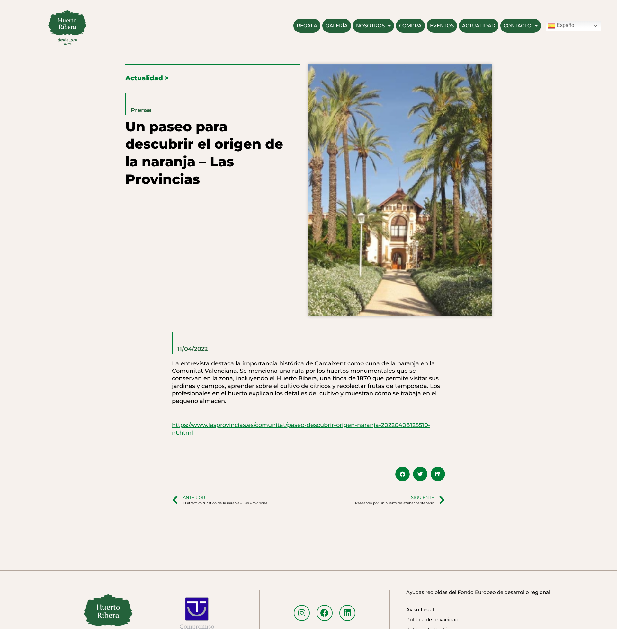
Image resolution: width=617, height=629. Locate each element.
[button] (402, 474)
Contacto (518, 25)
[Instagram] (302, 613)
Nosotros (370, 25)
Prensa (141, 110)
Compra (410, 25)
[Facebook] (325, 613)
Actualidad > (147, 78)
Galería (337, 25)
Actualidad (478, 25)
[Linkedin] (347, 613)
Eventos (442, 25)
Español (565, 25)
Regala (307, 25)
